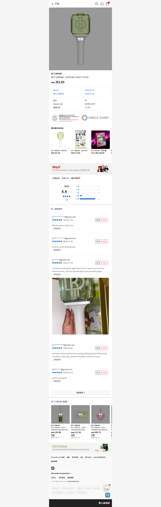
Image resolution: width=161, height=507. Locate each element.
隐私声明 (54, 461)
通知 (68, 457)
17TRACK (70, 492)
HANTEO (55, 488)
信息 (81, 457)
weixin (88, 488)
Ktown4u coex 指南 (58, 457)
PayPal (96, 488)
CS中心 (53, 477)
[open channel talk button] (107, 495)
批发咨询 (71, 477)
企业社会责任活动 (99, 457)
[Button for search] (96, 3)
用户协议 (88, 457)
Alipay (79, 488)
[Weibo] (53, 468)
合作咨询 (62, 477)
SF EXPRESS (81, 492)
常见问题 (75, 457)
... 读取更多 (56, 228)
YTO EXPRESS (57, 492)
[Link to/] (102, 3)
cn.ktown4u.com (73, 481)
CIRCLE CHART (68, 488)
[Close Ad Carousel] (110, 485)
